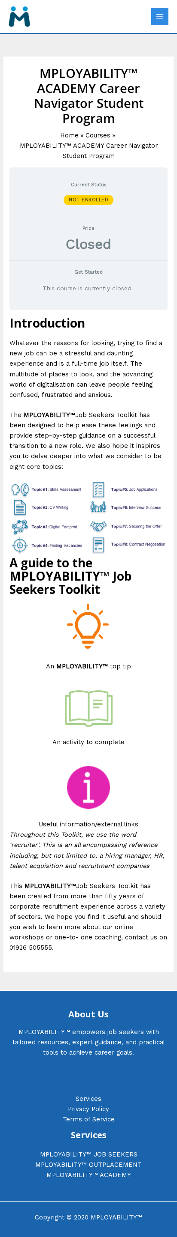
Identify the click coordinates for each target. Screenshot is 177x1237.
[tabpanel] (88, 634)
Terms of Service (89, 1119)
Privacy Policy (88, 1109)
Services (88, 1099)
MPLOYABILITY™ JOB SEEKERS (88, 1154)
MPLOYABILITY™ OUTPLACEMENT (88, 1164)
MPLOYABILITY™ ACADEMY (88, 1175)
